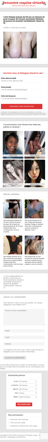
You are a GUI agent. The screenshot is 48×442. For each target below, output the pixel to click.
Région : (16, 397)
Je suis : (16, 381)
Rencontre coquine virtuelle (24, 3)
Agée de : (16, 389)
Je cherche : (15, 385)
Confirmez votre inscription (21, 106)
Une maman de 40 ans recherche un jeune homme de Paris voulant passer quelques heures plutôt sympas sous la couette (34, 260)
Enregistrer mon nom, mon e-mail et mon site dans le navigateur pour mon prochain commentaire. (23, 351)
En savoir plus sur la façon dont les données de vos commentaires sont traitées (22, 367)
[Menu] (3, 4)
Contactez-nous (31, 435)
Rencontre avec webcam (19, 419)
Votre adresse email (8, 78)
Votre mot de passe (8, 96)
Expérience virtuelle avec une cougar (24, 426)
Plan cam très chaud (18, 423)
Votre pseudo (6, 87)
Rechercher (24, 404)
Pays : (17, 393)
